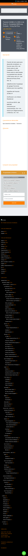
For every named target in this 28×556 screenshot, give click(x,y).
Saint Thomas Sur (9, 416)
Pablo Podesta (8, 385)
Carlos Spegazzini (9, 420)
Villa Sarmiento (8, 332)
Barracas (5, 509)
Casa (2, 244)
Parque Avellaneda (7, 515)
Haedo (6, 325)
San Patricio (8, 344)
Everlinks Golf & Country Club (11, 373)
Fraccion (7, 9)
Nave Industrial (4, 256)
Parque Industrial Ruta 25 (12, 338)
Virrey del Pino (8, 296)
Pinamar (6, 482)
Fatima (6, 456)
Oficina (2, 254)
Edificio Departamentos (6, 265)
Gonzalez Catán (8, 317)
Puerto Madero (6, 507)
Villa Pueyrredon (9, 462)
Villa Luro (5, 501)
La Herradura (8, 484)
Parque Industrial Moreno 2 (11, 356)
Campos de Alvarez (9, 352)
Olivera (6, 369)
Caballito (5, 511)
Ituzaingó (6, 387)
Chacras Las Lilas (9, 371)
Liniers (4, 497)
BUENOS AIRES (5, 282)
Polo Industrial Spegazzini (12, 422)
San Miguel (6, 467)
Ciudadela (7, 379)
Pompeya (5, 503)
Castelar (7, 330)
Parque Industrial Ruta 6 (11, 473)
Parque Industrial (5, 252)
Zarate (5, 465)
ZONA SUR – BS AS (7, 408)
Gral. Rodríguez (7, 358)
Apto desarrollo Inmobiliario (9, 123)
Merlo (5, 395)
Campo (2, 259)
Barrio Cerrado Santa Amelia (12, 319)
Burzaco (7, 449)
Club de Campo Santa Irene (11, 375)
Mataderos (5, 499)
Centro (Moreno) (9, 350)
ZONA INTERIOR (7, 476)
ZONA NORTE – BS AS (8, 452)
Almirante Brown (8, 447)
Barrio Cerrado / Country (6, 261)
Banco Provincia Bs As (10, 354)
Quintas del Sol (9, 426)
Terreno (2, 246)
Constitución (6, 505)
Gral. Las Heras (7, 404)
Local (2, 248)
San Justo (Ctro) (8, 288)
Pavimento (19, 123)
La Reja (6, 336)
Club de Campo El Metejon (11, 439)
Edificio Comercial (5, 257)
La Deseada (7, 433)
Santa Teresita (7, 486)
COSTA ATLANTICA (7, 480)
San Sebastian (9, 414)
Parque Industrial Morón (11, 327)
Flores (4, 513)
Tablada (7, 307)
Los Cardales (8, 471)
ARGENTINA (4, 280)
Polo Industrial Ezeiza (11, 424)
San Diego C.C (8, 346)
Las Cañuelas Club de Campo (11, 437)
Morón (5, 323)
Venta (2, 231)
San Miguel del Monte (9, 478)
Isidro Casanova (8, 308)
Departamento (4, 250)
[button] (24, 553)
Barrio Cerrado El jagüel (10, 393)
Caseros (7, 381)
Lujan (5, 367)
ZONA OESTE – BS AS (8, 284)
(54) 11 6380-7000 (22, 1)
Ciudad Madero (8, 315)
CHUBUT (4, 522)
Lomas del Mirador (9, 305)
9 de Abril (7, 412)
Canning (7, 429)
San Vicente (7, 444)
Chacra (2, 269)
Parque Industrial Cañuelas (11, 441)
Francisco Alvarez (9, 340)
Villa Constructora (10, 292)
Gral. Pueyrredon (8, 490)
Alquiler (2, 233)
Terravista (7, 362)
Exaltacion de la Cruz (9, 469)
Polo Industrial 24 (9, 348)
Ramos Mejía (8, 294)
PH (1, 267)
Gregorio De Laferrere (10, 310)
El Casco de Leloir (9, 391)
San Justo (7, 290)
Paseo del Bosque (9, 488)
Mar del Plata (8, 492)
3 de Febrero (7, 377)
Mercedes (6, 402)
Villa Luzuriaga (8, 303)
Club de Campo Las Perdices (12, 300)
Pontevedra (7, 399)
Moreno (6, 334)
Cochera (3, 271)
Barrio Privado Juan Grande (12, 312)
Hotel (2, 273)
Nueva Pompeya (7, 519)
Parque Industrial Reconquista (12, 342)
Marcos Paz (7, 406)
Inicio (2, 9)
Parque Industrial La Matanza (12, 298)
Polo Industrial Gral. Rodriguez (12, 364)
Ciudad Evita (8, 321)
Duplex (2, 263)
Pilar (5, 454)
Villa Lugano (6, 517)
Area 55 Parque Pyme (10, 360)
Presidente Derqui (9, 458)
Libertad (7, 397)
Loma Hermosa (8, 383)
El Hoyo (5, 523)
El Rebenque (9, 431)
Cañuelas (6, 435)
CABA (3, 495)
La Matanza (6, 286)
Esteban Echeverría (8, 410)
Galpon (2, 240)
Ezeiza (5, 418)
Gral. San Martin (7, 460)
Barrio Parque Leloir (9, 389)
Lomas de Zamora (8, 446)
